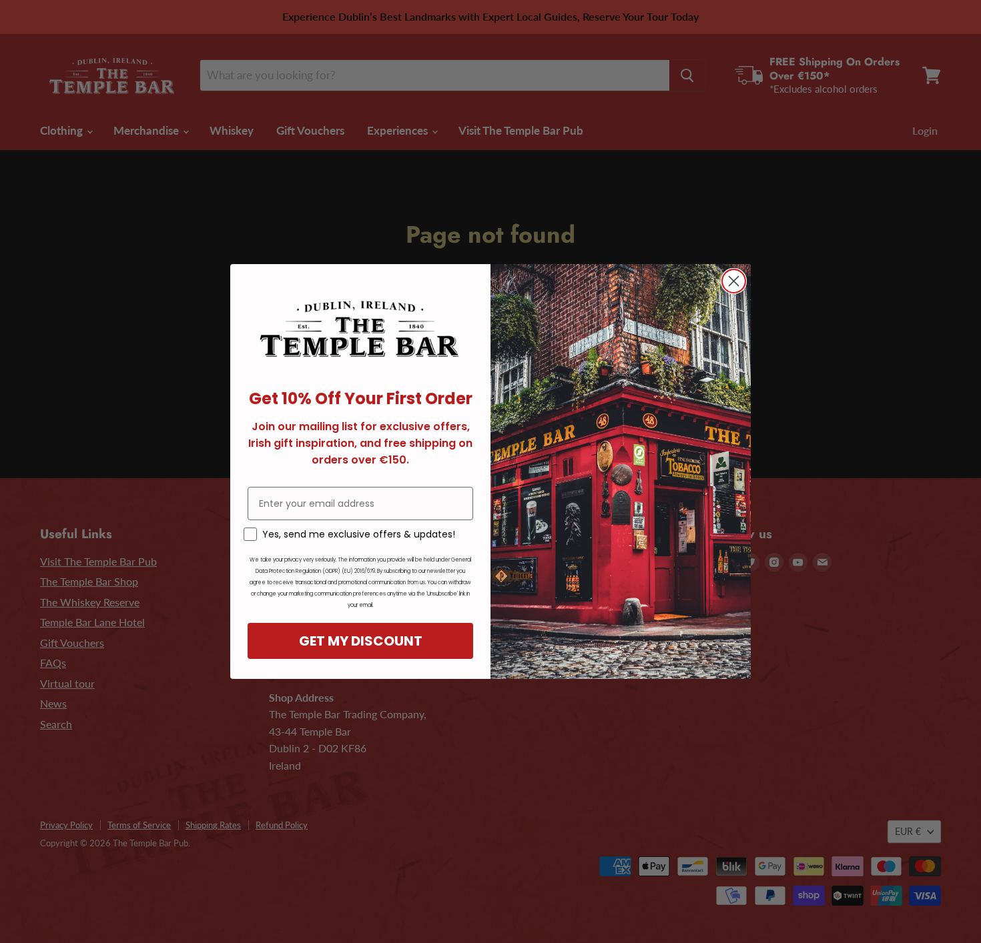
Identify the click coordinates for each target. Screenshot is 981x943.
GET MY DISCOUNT (360, 641)
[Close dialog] (733, 281)
